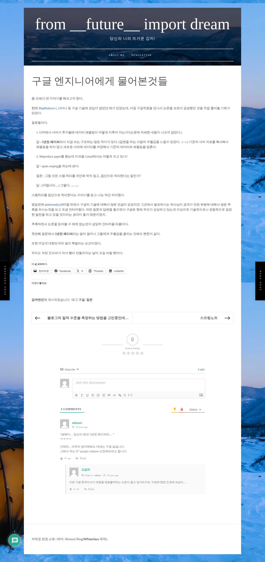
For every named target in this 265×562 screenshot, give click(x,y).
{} (125, 394)
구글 (82, 300)
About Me (117, 55)
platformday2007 (55, 204)
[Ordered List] (98, 395)
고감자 (85, 469)
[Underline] (87, 395)
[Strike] (92, 395)
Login (201, 369)
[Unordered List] (103, 395)
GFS (61, 108)
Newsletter (141, 55)
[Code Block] (114, 395)
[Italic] (82, 395)
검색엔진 (38, 300)
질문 (89, 300)
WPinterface (91, 539)
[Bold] (76, 395)
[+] (130, 394)
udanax (77, 423)
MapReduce (46, 108)
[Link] (120, 395)
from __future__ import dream (132, 24)
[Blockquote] (109, 395)
